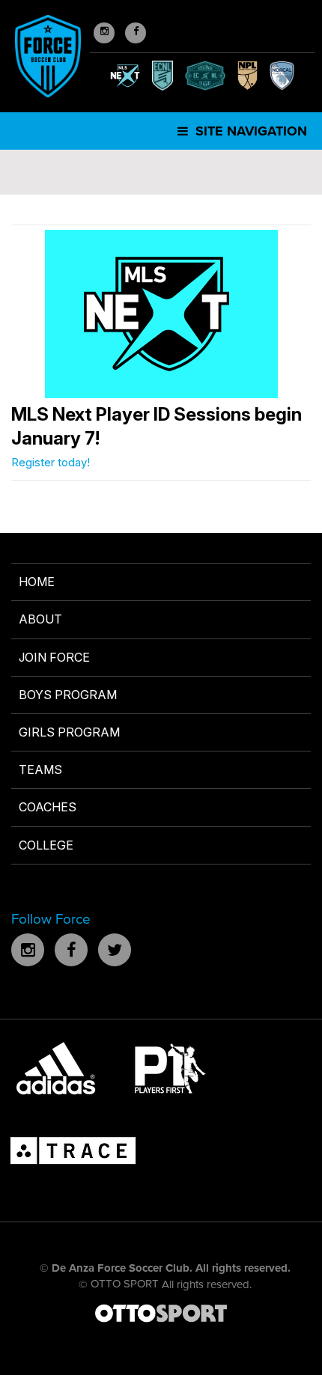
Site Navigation (249, 131)
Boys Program (68, 694)
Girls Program (69, 732)
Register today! (50, 462)
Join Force (54, 657)
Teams (40, 769)
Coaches (47, 806)
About (40, 619)
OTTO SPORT (125, 1283)
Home (37, 581)
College (46, 845)
